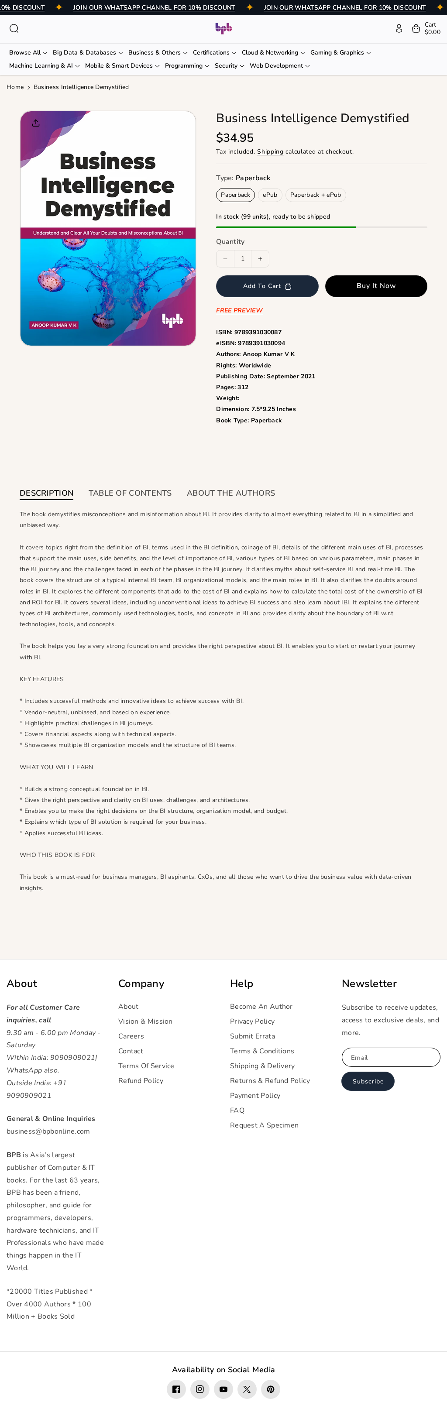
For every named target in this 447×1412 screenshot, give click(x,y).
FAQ (237, 1110)
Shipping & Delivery (262, 1066)
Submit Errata (252, 1036)
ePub (270, 195)
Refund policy (140, 1081)
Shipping (270, 151)
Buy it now (376, 286)
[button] (14, 28)
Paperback (235, 195)
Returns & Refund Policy (270, 1081)
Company (141, 983)
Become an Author (261, 1006)
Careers (131, 1036)
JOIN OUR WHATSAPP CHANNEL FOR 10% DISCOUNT (154, 7)
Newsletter (369, 983)
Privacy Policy (252, 1021)
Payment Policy (255, 1095)
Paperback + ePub (315, 195)
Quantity (230, 242)
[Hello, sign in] (399, 28)
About (22, 983)
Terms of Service (146, 1066)
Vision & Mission (145, 1021)
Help (241, 983)
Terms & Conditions (262, 1051)
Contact (130, 1051)
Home (15, 87)
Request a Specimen (264, 1125)
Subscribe (368, 1081)
